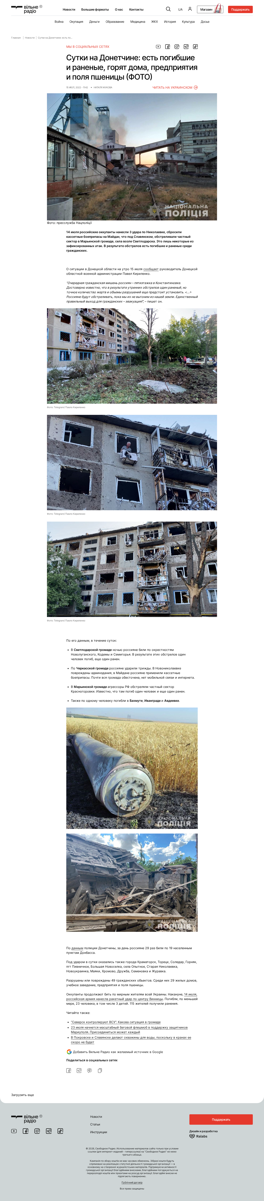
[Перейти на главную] (26, 9)
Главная (16, 37)
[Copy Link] (99, 1070)
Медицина (137, 22)
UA (180, 9)
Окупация (76, 22)
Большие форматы (95, 9)
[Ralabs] (203, 1135)
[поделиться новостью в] (158, 46)
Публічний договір (132, 1182)
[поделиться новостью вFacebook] (68, 1070)
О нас (119, 9)
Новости (69, 9)
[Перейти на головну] (26, 1117)
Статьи (95, 1124)
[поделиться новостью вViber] (89, 1070)
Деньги (94, 22)
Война (59, 22)
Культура (188, 22)
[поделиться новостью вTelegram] (79, 1070)
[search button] (168, 9)
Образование (115, 22)
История (170, 22)
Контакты (136, 9)
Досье (205, 22)
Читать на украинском (172, 87)
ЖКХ (154, 22)
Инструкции (98, 1132)
